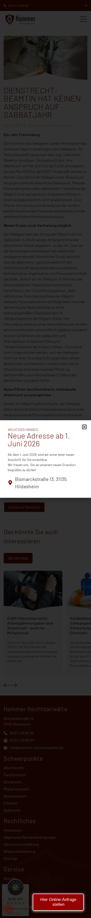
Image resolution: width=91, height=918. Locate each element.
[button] (8, 909)
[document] (45, 459)
